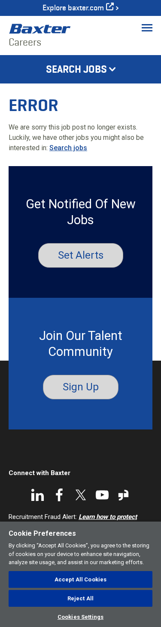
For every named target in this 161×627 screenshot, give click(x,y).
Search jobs (68, 148)
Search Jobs (76, 69)
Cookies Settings (80, 617)
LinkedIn (38, 495)
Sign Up (81, 387)
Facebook (59, 495)
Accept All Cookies (80, 579)
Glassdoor (123, 495)
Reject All (80, 598)
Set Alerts (80, 255)
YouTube (102, 495)
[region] (80, 574)
